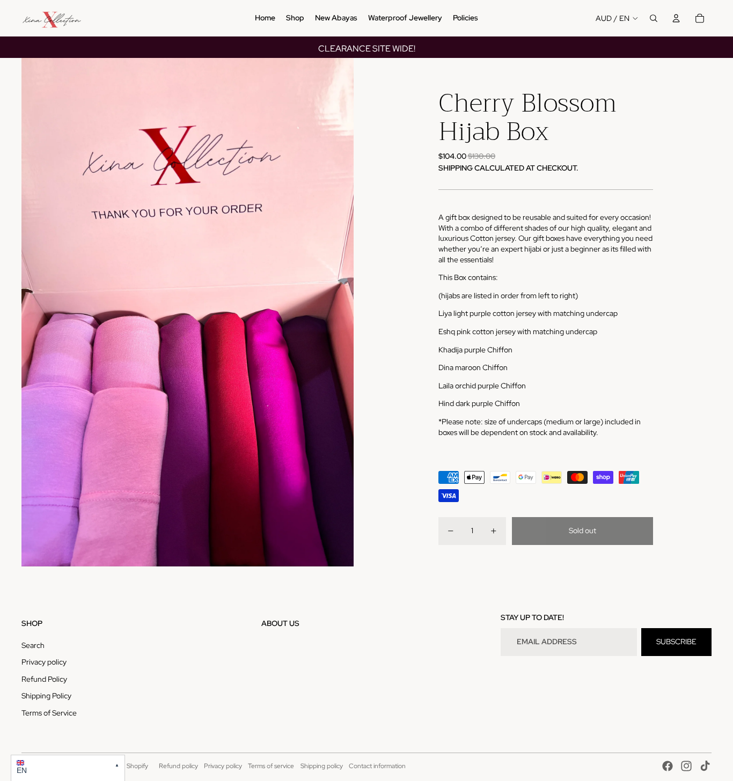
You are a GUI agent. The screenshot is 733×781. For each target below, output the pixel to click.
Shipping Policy (46, 696)
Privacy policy (44, 662)
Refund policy (178, 766)
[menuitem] (265, 18)
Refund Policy (44, 679)
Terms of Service (49, 713)
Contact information (377, 766)
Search (33, 645)
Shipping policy (321, 766)
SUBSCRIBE (676, 641)
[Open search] (653, 18)
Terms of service (271, 766)
